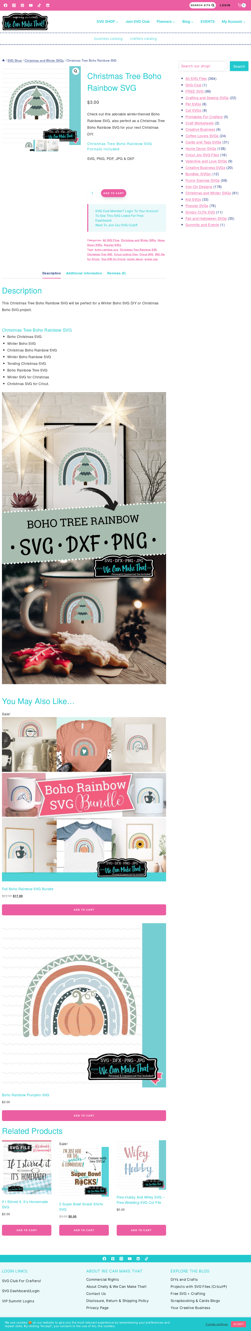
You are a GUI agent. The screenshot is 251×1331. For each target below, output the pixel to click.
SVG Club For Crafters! (21, 1281)
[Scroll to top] (241, 1315)
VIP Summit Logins (18, 1301)
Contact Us (96, 1294)
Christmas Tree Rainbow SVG (138, 249)
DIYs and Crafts (184, 1279)
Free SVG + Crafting (188, 1294)
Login (225, 5)
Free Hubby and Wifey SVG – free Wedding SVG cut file (141, 1199)
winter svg (151, 259)
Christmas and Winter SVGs (138, 240)
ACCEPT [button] (238, 1324)
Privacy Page (97, 1308)
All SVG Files (111, 240)
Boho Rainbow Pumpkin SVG (25, 1094)
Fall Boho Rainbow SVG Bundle (27, 888)
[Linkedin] (47, 5)
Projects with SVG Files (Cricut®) (199, 1286)
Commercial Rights (102, 1279)
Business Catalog (108, 39)
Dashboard (103, 220)
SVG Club (128, 225)
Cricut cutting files (126, 254)
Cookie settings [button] (217, 1324)
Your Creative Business (190, 1308)
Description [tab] (51, 273)
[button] (75, 71)
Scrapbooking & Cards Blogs (195, 1301)
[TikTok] (39, 5)
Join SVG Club (138, 21)
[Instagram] (14, 5)
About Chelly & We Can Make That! (116, 1286)
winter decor (135, 259)
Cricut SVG (146, 254)
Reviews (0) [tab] (116, 273)
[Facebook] (5, 5)
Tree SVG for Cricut (113, 259)
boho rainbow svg (106, 249)
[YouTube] (31, 5)
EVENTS (208, 21)
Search (239, 66)
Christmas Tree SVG (99, 254)
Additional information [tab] (84, 273)
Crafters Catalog (143, 39)
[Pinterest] (22, 5)
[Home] (3, 60)
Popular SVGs (112, 245)
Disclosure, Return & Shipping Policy (117, 1301)
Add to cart (113, 193)
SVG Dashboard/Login (21, 1291)
